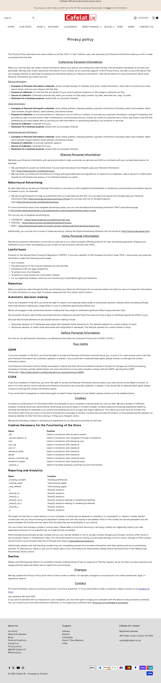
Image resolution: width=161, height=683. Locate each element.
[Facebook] (9, 668)
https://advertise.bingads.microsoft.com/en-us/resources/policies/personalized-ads (59, 226)
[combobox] (19, 18)
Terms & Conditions (17, 640)
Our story (25, 27)
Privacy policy (15, 646)
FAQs (120, 27)
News (131, 27)
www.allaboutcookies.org (81, 541)
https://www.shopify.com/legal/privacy (36, 171)
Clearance (70, 27)
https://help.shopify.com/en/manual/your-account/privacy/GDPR (52, 372)
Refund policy (14, 652)
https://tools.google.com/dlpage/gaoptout (38, 202)
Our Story (12, 631)
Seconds (53, 27)
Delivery (66, 631)
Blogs (108, 27)
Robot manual (90, 27)
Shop (40, 27)
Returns (65, 634)
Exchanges (67, 637)
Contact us (146, 27)
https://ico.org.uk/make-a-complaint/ (110, 602)
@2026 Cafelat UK (17, 649)
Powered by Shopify (38, 673)
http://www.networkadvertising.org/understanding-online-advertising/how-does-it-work (53, 210)
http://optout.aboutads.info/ (136, 231)
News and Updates (17, 634)
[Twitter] (13, 668)
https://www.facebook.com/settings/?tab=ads (47, 220)
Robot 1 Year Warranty (72, 640)
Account (143, 18)
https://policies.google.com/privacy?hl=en (49, 199)
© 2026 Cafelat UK (17, 673)
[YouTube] (18, 668)
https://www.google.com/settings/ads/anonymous (47, 223)
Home (11, 27)
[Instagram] (23, 668)
